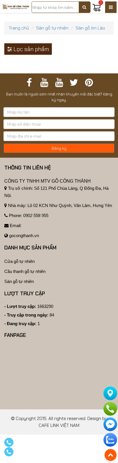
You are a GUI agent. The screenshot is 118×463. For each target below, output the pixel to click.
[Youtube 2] (59, 82)
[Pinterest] (88, 82)
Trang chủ (19, 28)
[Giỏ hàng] (96, 10)
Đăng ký (59, 148)
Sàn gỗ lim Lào (90, 28)
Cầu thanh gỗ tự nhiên (25, 271)
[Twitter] (73, 82)
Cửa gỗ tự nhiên (19, 261)
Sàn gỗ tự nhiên (52, 28)
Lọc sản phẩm (30, 49)
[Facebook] (29, 82)
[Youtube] (44, 82)
